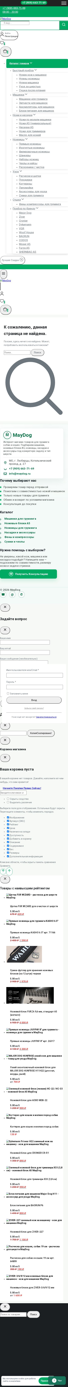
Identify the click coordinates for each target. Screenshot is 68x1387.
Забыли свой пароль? (34, 708)
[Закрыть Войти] (5, 741)
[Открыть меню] (63, 3)
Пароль (18, 682)
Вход (34, 700)
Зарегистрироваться (46, 717)
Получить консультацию (28, 573)
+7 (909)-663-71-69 (34, 2)
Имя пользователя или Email (29, 670)
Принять (46, 1380)
